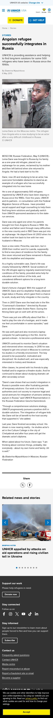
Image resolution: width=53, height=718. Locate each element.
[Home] (16, 11)
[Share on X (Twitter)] (22, 485)
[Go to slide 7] (34, 568)
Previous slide (5, 522)
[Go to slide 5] (28, 568)
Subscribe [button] (10, 640)
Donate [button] (44, 12)
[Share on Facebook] (29, 485)
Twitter (17, 614)
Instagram (10, 614)
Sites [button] (49, 12)
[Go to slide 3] (23, 568)
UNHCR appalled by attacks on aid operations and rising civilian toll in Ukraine (25, 553)
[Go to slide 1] (17, 568)
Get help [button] (38, 20)
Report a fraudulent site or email (18, 673)
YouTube (23, 614)
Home (4, 28)
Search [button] (38, 12)
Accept (26, 712)
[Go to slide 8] (37, 568)
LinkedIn (36, 614)
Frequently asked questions (15, 655)
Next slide (48, 522)
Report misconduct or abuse (16, 668)
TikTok (30, 614)
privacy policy (31, 699)
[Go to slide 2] (20, 568)
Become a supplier (11, 677)
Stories (13, 28)
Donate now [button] (11, 594)
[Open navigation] (3, 10)
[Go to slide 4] (25, 568)
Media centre (8, 664)
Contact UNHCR (10, 659)
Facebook (4, 614)
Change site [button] (34, 2)
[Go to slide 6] (31, 568)
